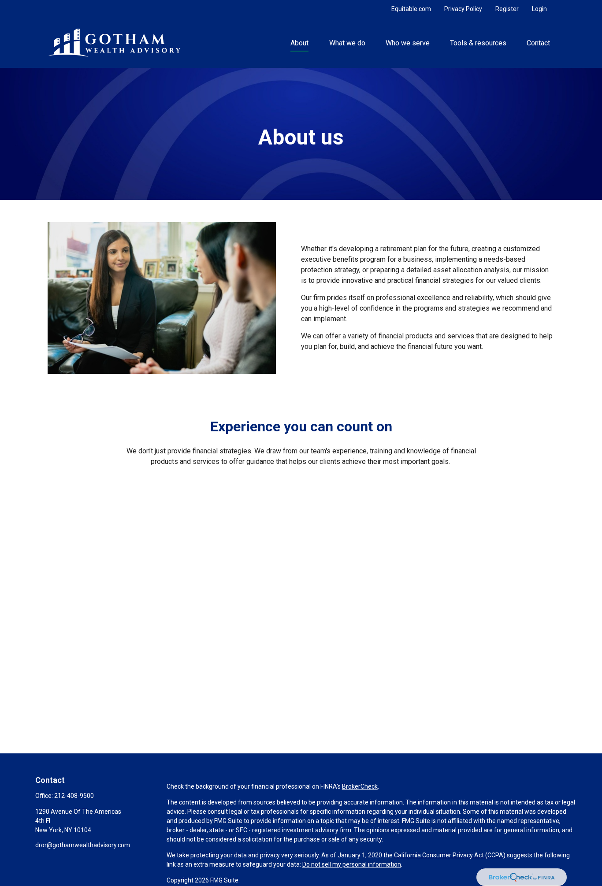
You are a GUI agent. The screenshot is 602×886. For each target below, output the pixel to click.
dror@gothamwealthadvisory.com (82, 845)
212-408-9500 (74, 795)
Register (507, 8)
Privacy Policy (463, 8)
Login (539, 8)
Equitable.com (411, 8)
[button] (299, 43)
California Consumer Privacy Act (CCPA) (449, 855)
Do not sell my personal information (351, 864)
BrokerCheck (360, 786)
